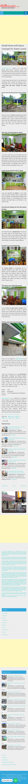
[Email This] (3, 421)
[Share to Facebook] (7, 421)
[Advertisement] (14, 30)
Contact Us (4, 757)
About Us (4, 755)
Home (14, 485)
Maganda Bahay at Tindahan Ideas (14, 730)
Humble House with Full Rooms (14, 509)
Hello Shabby (19, 775)
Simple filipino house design (7, 762)
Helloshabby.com (6, 68)
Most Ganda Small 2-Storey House (14, 723)
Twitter (18, 416)
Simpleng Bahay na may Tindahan (14, 745)
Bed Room (4, 622)
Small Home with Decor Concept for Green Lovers (14, 47)
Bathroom (4, 625)
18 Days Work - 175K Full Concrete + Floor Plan (16, 699)
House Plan (4, 615)
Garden (3, 627)
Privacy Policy (5, 759)
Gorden (3, 632)
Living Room (4, 620)
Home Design (10, 414)
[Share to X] (6, 421)
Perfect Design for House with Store (14, 675)
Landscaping (4, 634)
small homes (19, 358)
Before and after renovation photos (9, 764)
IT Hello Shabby (9, 777)
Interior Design (17, 414)
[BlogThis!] (4, 421)
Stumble (12, 418)
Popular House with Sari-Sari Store (14, 691)
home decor (5, 414)
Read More (13, 435)
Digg (18, 418)
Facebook (11, 416)
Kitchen (3, 618)
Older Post (23, 485)
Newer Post (5, 485)
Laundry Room (5, 629)
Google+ (5, 418)
